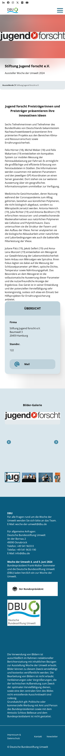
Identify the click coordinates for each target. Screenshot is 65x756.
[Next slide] (56, 442)
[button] (12, 477)
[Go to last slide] (9, 442)
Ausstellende (8, 85)
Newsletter (52, 736)
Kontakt (38, 736)
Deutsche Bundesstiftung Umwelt (29, 747)
